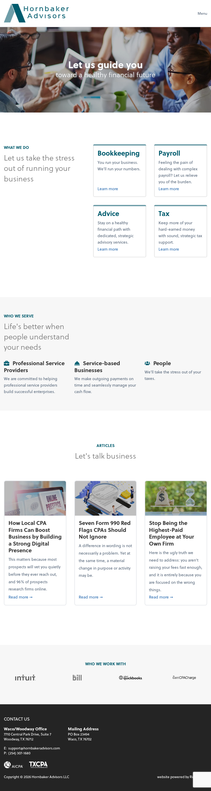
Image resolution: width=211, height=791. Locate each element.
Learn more (120, 188)
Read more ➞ (35, 597)
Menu (202, 13)
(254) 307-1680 (19, 752)
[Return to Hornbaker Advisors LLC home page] (36, 13)
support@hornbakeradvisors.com (34, 748)
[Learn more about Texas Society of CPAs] (38, 764)
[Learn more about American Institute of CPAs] (13, 764)
